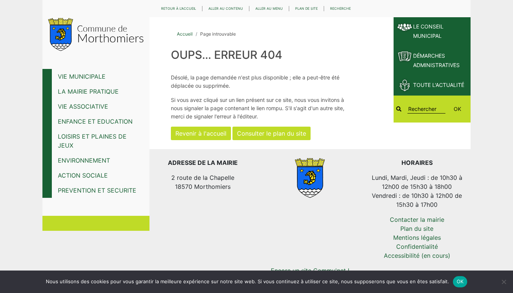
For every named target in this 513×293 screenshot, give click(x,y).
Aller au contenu (225, 8)
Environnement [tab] (84, 160)
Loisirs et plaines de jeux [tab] (92, 141)
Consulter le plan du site (271, 133)
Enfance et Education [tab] (95, 121)
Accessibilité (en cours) (417, 255)
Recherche (340, 8)
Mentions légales (417, 237)
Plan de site (306, 8)
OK (457, 109)
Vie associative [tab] (83, 106)
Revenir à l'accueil (200, 133)
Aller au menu (269, 8)
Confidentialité (417, 246)
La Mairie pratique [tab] (88, 91)
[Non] (503, 282)
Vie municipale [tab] (82, 76)
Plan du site (416, 228)
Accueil (185, 34)
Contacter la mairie (417, 219)
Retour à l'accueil (178, 8)
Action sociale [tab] (83, 175)
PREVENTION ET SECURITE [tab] (97, 190)
